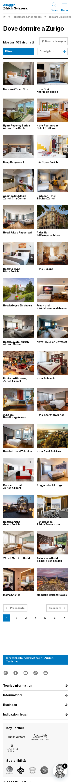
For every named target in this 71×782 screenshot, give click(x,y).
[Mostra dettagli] (64, 766)
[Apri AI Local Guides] (60, 771)
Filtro (8, 51)
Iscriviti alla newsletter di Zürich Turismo (29, 660)
